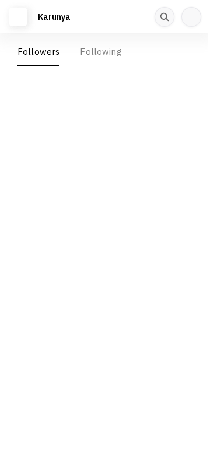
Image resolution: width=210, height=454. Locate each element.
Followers (39, 51)
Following (100, 51)
